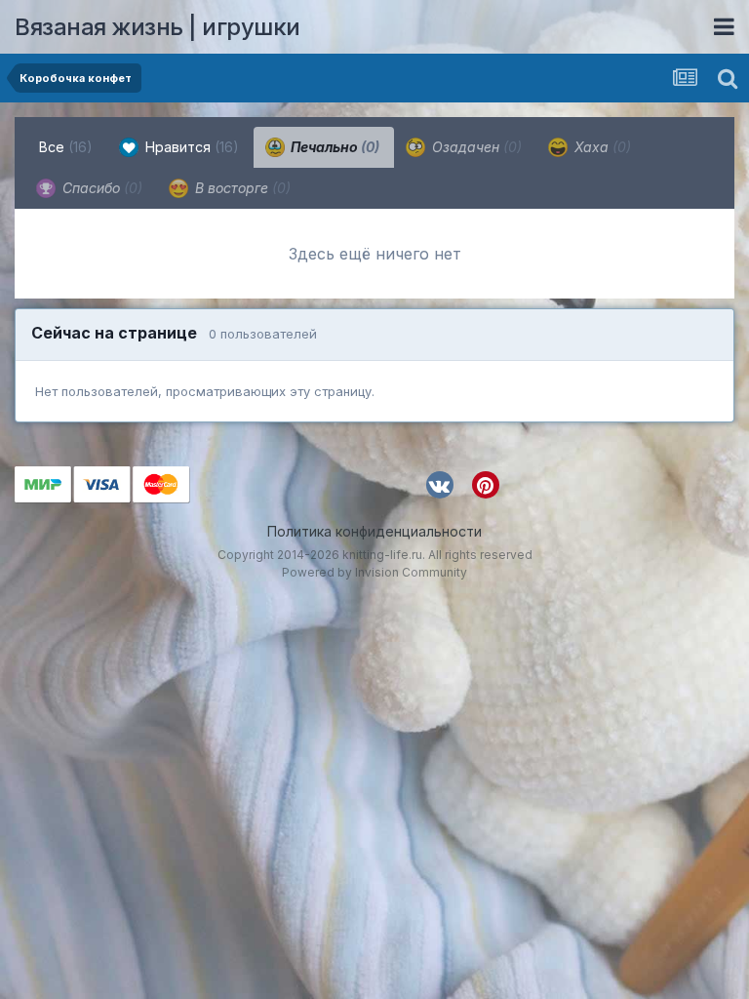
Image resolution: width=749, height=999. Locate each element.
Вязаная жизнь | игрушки (157, 27)
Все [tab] (66, 147)
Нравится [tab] (190, 147)
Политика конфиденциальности (374, 531)
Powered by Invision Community (374, 572)
